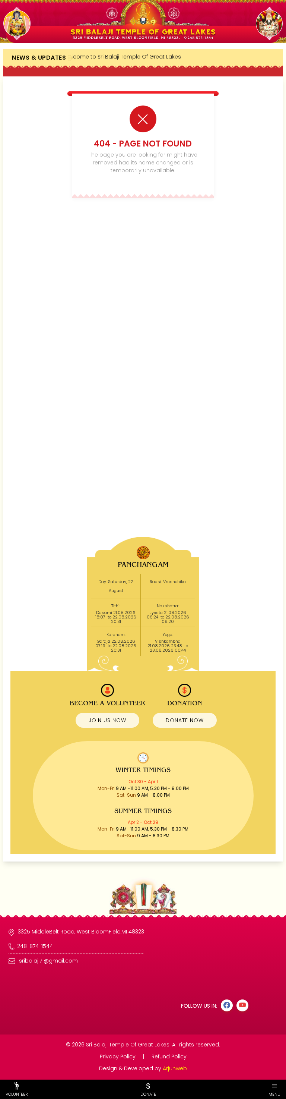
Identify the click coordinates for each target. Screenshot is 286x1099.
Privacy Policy (118, 1056)
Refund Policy (169, 1056)
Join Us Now (107, 720)
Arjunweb (175, 1068)
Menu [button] (274, 1093)
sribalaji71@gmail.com (48, 960)
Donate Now (185, 720)
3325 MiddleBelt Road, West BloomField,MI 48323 (81, 931)
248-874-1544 (35, 946)
